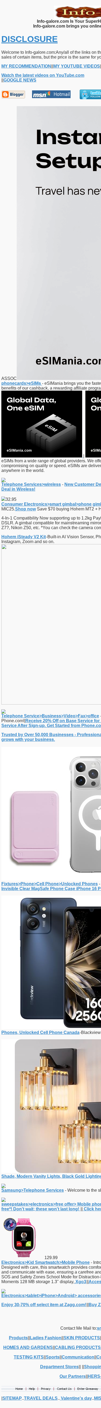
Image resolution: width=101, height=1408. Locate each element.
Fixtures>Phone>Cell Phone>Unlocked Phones (49, 884)
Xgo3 (80, 1281)
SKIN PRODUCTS (82, 1338)
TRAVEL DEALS (41, 1398)
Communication (78, 1357)
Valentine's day (76, 1398)
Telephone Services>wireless (31, 484)
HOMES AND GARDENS (28, 1347)
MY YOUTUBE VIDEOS (76, 66)
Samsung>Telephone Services (32, 1190)
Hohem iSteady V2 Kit (23, 536)
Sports (53, 1357)
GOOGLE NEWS (20, 80)
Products (18, 1338)
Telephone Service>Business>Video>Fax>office (50, 716)
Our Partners (73, 1376)
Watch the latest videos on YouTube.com (42, 75)
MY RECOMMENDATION (26, 66)
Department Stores (59, 1366)
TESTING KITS (29, 1357)
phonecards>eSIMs (21, 383)
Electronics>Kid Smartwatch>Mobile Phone (45, 1262)
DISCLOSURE (29, 39)
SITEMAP (12, 1398)
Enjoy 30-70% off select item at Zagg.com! (43, 1304)
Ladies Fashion (45, 1338)
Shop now (25, 509)
